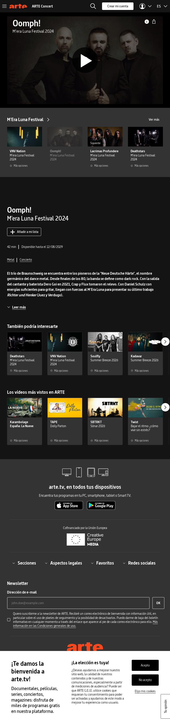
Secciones (27, 563)
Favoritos (105, 563)
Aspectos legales (66, 563)
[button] (93, 6)
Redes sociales (142, 563)
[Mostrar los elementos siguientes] (165, 341)
